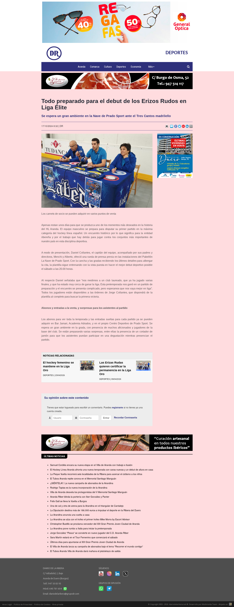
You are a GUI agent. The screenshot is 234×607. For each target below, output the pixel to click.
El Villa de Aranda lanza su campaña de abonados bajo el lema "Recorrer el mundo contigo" (96, 546)
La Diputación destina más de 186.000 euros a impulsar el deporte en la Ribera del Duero (95, 510)
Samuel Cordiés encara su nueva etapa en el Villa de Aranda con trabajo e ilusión (91, 465)
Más (150, 66)
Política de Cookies (42, 604)
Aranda (81, 66)
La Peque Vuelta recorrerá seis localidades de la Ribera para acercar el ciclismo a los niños (96, 474)
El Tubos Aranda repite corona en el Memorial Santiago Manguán (83, 478)
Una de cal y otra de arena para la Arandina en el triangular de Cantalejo (87, 505)
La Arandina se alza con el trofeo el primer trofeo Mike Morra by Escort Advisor (90, 519)
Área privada (57, 604)
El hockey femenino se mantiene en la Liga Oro (58, 366)
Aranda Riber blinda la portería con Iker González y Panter (79, 496)
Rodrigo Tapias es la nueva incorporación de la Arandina (78, 487)
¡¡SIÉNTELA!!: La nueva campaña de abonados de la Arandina (81, 483)
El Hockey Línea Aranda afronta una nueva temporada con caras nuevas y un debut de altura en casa (101, 469)
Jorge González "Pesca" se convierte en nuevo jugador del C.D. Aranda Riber (89, 532)
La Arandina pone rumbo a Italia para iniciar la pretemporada (81, 528)
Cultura (108, 66)
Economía (136, 66)
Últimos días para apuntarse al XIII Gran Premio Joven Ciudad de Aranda (87, 542)
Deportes (121, 66)
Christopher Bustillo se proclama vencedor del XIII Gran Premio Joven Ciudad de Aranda (95, 523)
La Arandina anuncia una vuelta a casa (69, 514)
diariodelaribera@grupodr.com (64, 593)
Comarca (94, 66)
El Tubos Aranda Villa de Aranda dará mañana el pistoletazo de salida (85, 551)
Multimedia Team (209, 604)
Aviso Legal (7, 604)
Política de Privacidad (23, 604)
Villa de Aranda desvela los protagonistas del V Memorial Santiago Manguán (88, 492)
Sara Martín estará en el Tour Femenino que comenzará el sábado (84, 537)
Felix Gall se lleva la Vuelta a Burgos (68, 501)
